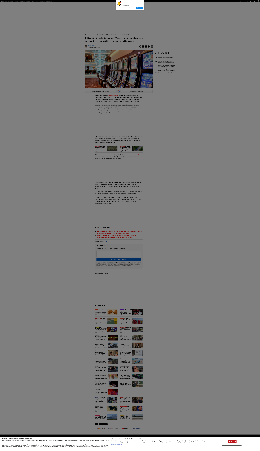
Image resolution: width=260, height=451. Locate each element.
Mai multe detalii (74, 441)
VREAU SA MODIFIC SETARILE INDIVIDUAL (232, 445)
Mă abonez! (139, 7)
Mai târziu (131, 7)
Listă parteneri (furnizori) (116, 444)
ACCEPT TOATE (232, 441)
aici (30, 446)
